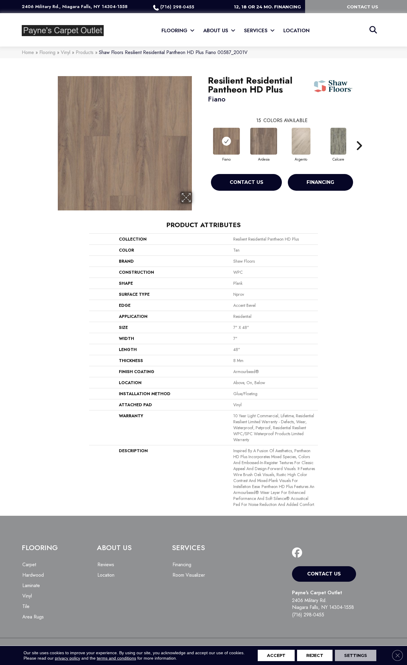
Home (28, 52)
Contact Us (246, 182)
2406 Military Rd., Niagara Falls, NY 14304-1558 (75, 6)
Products (85, 52)
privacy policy (67, 658)
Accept (276, 655)
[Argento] (301, 141)
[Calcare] (338, 141)
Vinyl (65, 52)
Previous (205, 137)
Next (359, 137)
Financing (320, 182)
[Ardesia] (264, 141)
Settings (355, 655)
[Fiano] (226, 141)
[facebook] (298, 553)
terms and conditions (116, 658)
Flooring (47, 52)
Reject (314, 655)
